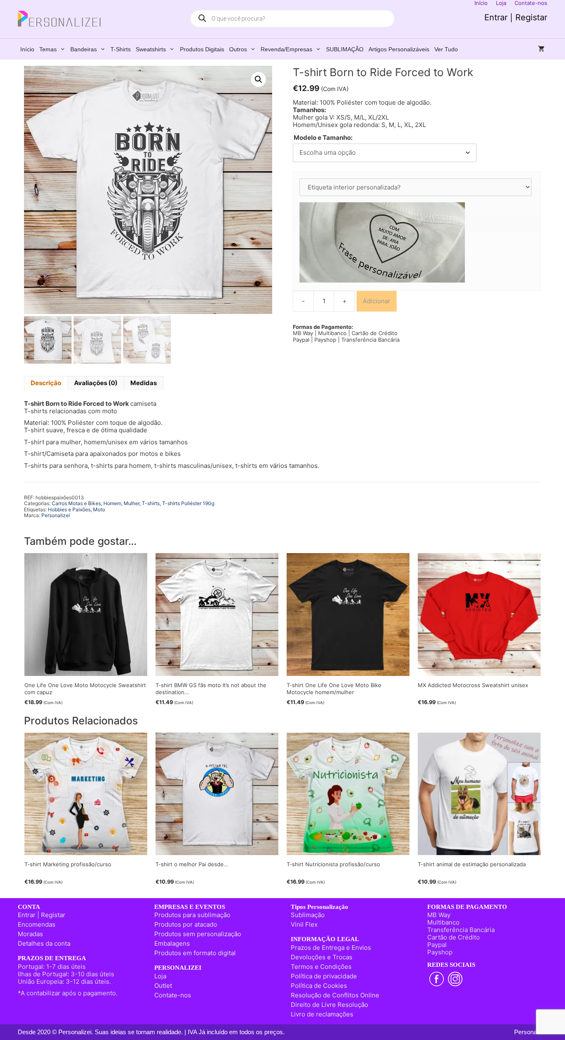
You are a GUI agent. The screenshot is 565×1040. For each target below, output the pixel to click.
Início (27, 49)
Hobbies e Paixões (69, 509)
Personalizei (55, 515)
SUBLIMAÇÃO (345, 49)
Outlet (163, 986)
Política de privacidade (324, 976)
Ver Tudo (446, 49)
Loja (160, 976)
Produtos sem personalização (197, 934)
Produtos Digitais (202, 49)
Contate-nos (172, 995)
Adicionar (376, 301)
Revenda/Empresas (286, 49)
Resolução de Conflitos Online (335, 995)
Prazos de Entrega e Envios (331, 947)
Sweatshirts (151, 49)
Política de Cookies (319, 986)
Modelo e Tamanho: (323, 137)
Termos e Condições (321, 967)
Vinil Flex (304, 924)
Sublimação (308, 915)
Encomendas (36, 924)
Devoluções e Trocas (321, 957)
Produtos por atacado (185, 924)
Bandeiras (83, 49)
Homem (112, 503)
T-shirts (120, 49)
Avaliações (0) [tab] (95, 383)
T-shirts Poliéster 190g (188, 503)
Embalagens (172, 943)
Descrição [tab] (46, 383)
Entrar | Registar (515, 17)
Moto (99, 509)
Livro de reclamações (322, 1014)
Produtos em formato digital (195, 953)
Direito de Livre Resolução (329, 1005)
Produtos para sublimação (192, 915)
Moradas (30, 934)
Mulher (131, 503)
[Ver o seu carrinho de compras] (541, 49)
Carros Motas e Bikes (76, 503)
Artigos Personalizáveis (399, 49)
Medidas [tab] (143, 383)
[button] (258, 79)
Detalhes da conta (44, 943)
